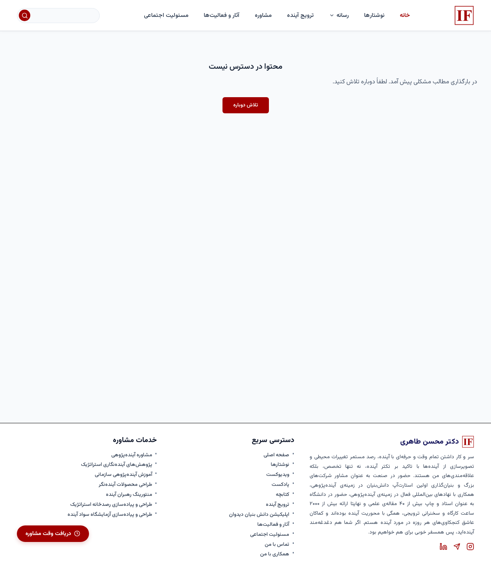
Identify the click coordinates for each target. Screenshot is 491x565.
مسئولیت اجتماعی (166, 15)
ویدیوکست (277, 474)
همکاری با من (274, 554)
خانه (405, 15)
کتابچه (282, 494)
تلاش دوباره (245, 105)
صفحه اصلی (276, 455)
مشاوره (263, 15)
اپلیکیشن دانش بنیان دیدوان (259, 514)
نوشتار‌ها (374, 15)
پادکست (280, 484)
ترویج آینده (300, 15)
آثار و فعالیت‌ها (221, 15)
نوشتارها (280, 464)
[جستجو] (24, 15)
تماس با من (277, 544)
